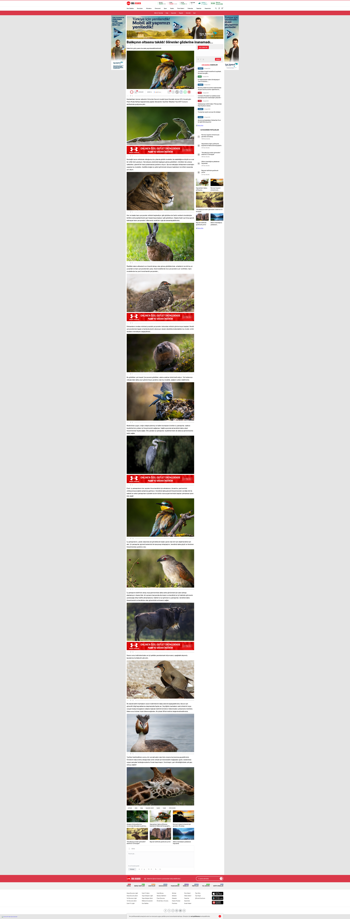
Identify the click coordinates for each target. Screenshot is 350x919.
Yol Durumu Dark (132, 901)
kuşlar (164, 808)
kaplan (158, 808)
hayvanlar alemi (150, 808)
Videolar (190, 8)
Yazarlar (198, 8)
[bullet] (151, 869)
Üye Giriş (197, 893)
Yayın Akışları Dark (147, 898)
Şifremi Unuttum (200, 898)
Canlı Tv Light (131, 903)
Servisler (140, 8)
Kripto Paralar (218, 885)
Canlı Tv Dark (145, 893)
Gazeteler (208, 8)
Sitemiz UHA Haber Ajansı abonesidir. (10, 916)
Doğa (167, 13)
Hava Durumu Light (132, 893)
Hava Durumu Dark (132, 895)
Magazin (181, 13)
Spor (165, 8)
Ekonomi (158, 8)
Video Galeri (187, 895)
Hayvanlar (173, 13)
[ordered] (148, 869)
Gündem (148, 8)
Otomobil (188, 13)
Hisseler (186, 885)
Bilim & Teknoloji (158, 13)
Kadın (172, 8)
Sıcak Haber (187, 903)
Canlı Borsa (160, 893)
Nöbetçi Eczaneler (147, 901)
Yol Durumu (206, 885)
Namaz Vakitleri (139, 885)
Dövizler (174, 895)
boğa (141, 808)
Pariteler (195, 885)
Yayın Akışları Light (147, 895)
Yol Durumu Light (132, 898)
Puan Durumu (175, 885)
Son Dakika (130, 8)
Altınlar (174, 893)
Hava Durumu (163, 885)
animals (130, 808)
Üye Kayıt (198, 895)
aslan (136, 808)
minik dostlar (172, 808)
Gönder (132, 869)
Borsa (129, 885)
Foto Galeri (180, 8)
